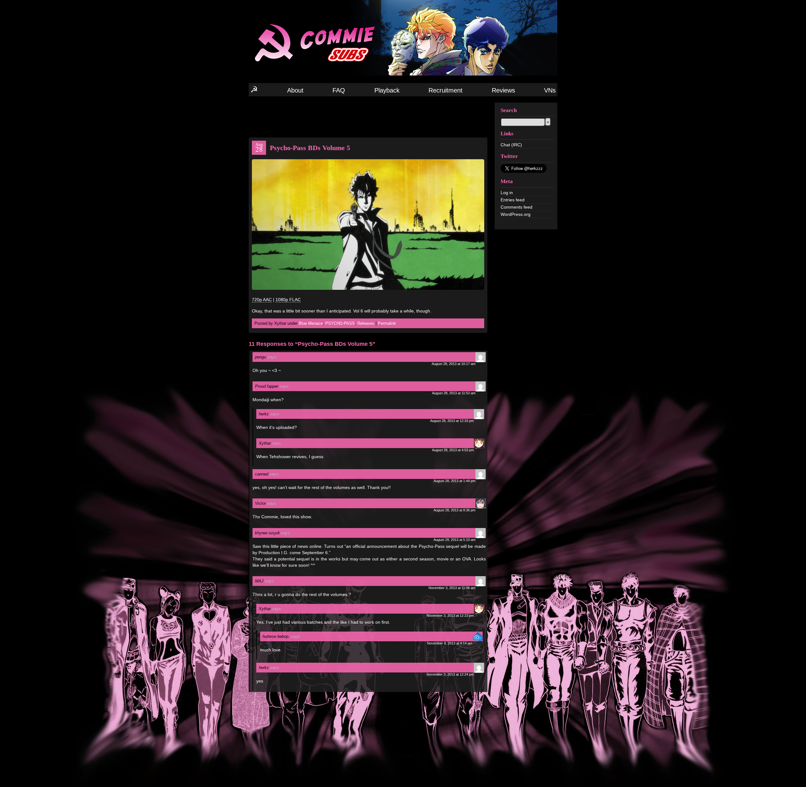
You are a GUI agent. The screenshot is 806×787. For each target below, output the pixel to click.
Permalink (387, 323)
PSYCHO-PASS (340, 323)
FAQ (338, 90)
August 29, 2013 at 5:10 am (454, 540)
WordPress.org (516, 214)
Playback (387, 90)
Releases (365, 323)
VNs (550, 90)
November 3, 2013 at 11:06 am (452, 588)
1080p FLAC (288, 299)
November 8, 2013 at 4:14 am (449, 643)
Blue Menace (311, 323)
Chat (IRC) (511, 144)
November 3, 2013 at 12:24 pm (450, 674)
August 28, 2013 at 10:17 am (453, 364)
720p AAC (262, 299)
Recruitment (446, 90)
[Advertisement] (368, 116)
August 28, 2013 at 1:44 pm (454, 481)
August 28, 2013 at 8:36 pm (454, 510)
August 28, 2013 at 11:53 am (453, 393)
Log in (507, 192)
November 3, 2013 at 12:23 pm (450, 615)
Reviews (503, 90)
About (295, 90)
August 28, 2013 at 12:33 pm (452, 421)
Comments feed (516, 207)
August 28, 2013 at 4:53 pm (453, 450)
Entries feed (513, 199)
